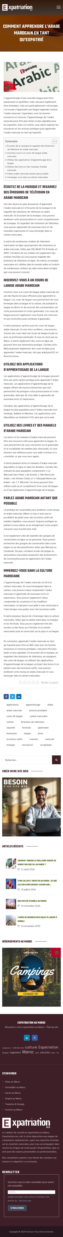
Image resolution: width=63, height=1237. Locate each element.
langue (27, 733)
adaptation (6, 1048)
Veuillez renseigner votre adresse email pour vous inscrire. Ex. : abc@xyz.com (29, 1199)
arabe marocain (14, 710)
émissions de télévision (32, 721)
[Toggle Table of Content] (53, 141)
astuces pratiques (38, 710)
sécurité (45, 1052)
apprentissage (33, 704)
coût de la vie (18, 1047)
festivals (26, 727)
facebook (35, 1038)
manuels (34, 739)
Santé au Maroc (13, 1092)
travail (53, 1053)
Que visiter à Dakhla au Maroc (32, 901)
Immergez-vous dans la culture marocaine (27, 177)
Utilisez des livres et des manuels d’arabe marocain (27, 168)
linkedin (27, 1038)
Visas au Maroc (12, 1081)
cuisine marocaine (38, 716)
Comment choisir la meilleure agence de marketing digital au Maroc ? (37, 862)
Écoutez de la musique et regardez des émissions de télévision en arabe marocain (31, 147)
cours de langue (15, 716)
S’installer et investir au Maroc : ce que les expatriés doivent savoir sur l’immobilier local (37, 883)
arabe (50, 704)
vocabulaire (46, 744)
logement (15, 1052)
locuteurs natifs (14, 739)
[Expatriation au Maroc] (17, 7)
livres (40, 733)
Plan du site (52, 1026)
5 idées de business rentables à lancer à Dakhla (37, 919)
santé (37, 1053)
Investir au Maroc (14, 1109)
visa (57, 1053)
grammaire (43, 727)
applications (13, 704)
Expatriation (48, 1047)
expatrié (11, 727)
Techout (30, 1231)
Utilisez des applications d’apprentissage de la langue (29, 161)
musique (11, 744)
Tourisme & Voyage (14, 1103)
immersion (12, 733)
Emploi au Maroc (13, 1098)
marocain (49, 739)
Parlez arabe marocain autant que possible (27, 173)
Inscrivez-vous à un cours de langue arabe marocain (27, 154)
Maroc (28, 1051)
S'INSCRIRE (17, 1208)
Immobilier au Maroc (15, 1087)
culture (10, 721)
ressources (27, 744)
